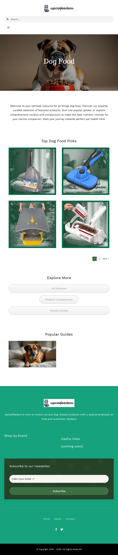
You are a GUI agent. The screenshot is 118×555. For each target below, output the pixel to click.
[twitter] (61, 529)
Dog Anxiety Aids (32, 363)
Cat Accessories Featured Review (30, 233)
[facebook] (56, 529)
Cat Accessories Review (32, 182)
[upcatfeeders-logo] (59, 400)
